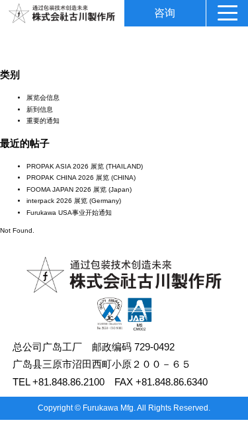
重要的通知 (43, 120)
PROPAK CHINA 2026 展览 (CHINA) (81, 177)
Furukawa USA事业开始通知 (69, 212)
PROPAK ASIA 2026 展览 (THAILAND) (84, 166)
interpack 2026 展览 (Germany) (73, 200)
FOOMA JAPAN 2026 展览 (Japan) (79, 189)
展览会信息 (43, 97)
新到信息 (39, 109)
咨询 (164, 13)
